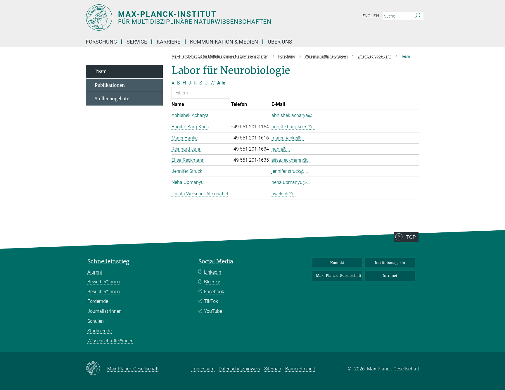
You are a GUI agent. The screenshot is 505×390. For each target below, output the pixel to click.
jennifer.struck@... (289, 171)
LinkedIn (212, 272)
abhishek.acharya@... (293, 115)
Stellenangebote (112, 98)
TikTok (211, 301)
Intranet (390, 275)
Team (101, 71)
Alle (221, 83)
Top (411, 237)
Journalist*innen (104, 311)
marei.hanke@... (288, 138)
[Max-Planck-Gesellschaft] (96, 369)
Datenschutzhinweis (239, 369)
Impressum (203, 369)
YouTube (213, 311)
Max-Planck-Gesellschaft (339, 275)
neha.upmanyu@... (290, 182)
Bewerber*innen (103, 281)
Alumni (94, 272)
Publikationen (110, 85)
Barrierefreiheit (300, 369)
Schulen (95, 321)
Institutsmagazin (390, 262)
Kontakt (337, 262)
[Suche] (417, 16)
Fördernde (97, 301)
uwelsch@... (283, 193)
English (370, 15)
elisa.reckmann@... (291, 160)
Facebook (214, 291)
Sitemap (272, 369)
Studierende (99, 331)
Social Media (215, 261)
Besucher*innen (103, 291)
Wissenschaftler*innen (110, 341)
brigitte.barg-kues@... (293, 127)
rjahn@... (280, 149)
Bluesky (212, 281)
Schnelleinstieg (108, 261)
